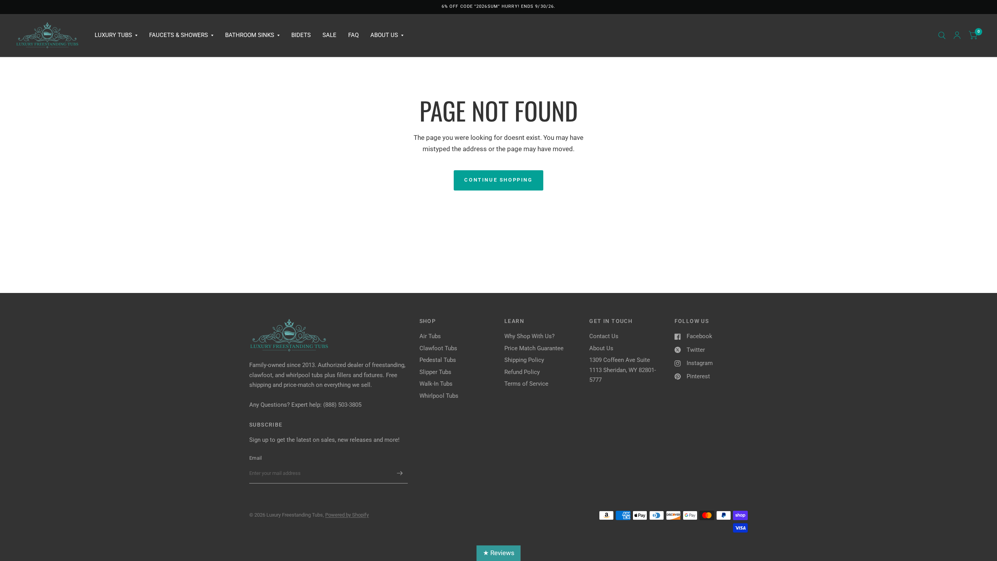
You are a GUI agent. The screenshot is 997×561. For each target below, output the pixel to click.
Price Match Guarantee (534, 348)
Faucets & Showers (178, 35)
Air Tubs (430, 336)
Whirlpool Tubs (438, 395)
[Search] (941, 35)
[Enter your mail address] (400, 473)
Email (255, 458)
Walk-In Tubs (436, 383)
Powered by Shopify (347, 515)
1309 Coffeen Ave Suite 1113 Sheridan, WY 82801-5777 (622, 369)
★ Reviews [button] (498, 553)
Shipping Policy (524, 359)
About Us (384, 35)
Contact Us (603, 336)
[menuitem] (116, 35)
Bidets (301, 35)
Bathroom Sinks (249, 35)
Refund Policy (522, 372)
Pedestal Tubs (437, 359)
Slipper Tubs (435, 372)
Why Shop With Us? (529, 336)
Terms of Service (526, 383)
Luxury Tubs (113, 35)
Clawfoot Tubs (438, 348)
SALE (329, 35)
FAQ (353, 35)
